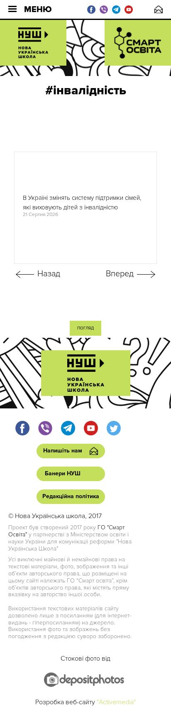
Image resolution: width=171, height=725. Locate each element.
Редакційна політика (70, 496)
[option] (85, 208)
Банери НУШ (63, 473)
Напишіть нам (158, 9)
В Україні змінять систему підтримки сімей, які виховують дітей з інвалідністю (82, 202)
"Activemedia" (116, 702)
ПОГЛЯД (85, 328)
